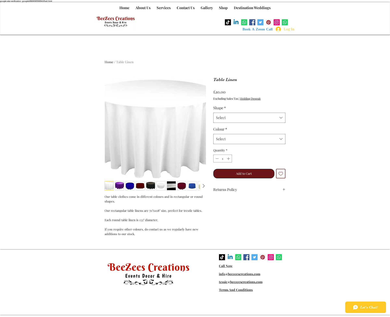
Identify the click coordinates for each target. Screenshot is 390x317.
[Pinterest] (268, 22)
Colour (220, 129)
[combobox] (249, 118)
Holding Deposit (250, 99)
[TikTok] (228, 22)
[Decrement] (216, 158)
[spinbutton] (222, 158)
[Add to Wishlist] (281, 173)
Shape (219, 107)
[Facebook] (252, 22)
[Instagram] (277, 22)
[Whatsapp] (244, 22)
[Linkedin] (236, 22)
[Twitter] (260, 22)
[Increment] (229, 158)
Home (109, 62)
